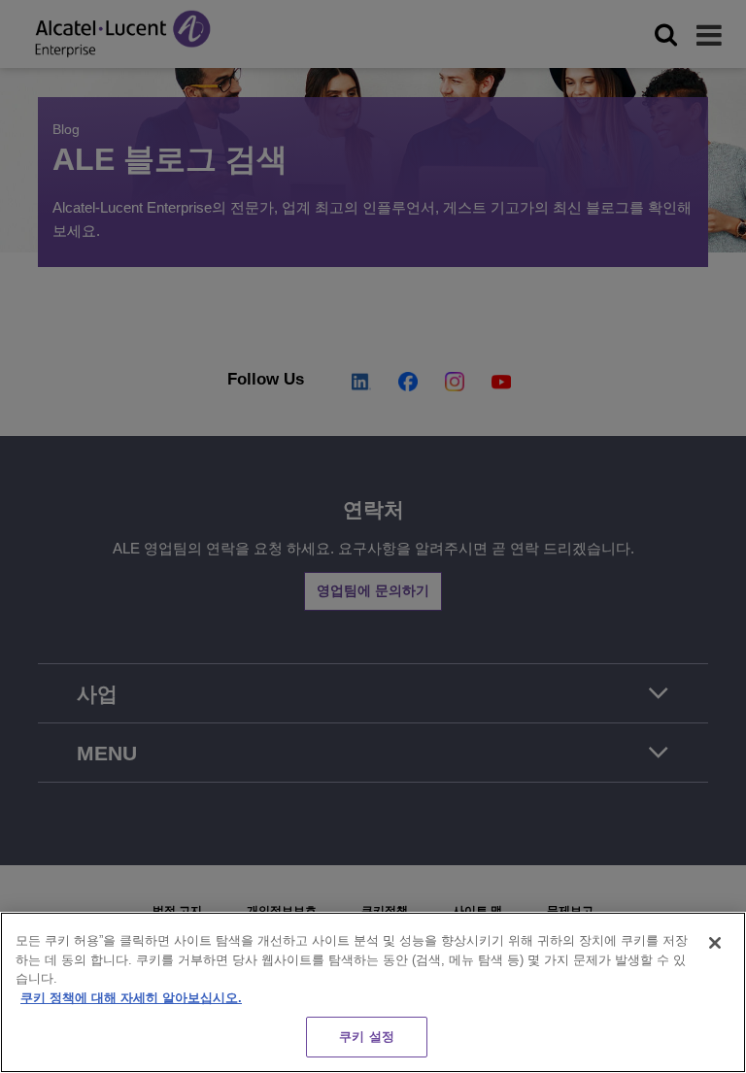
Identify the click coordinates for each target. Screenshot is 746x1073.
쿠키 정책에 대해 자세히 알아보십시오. (131, 997)
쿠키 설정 (366, 1036)
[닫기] (715, 943)
